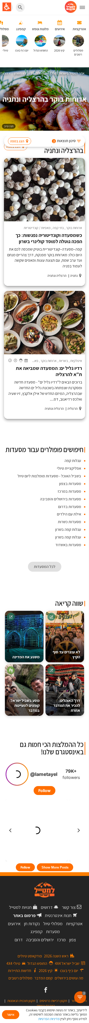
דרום (19, 940)
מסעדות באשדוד (68, 544)
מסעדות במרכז (69, 491)
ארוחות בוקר (74, 228)
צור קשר (69, 907)
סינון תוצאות (64, 140)
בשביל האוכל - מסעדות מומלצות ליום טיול (49, 476)
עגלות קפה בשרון (68, 529)
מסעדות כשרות (69, 521)
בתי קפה (58, 228)
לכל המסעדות (44, 566)
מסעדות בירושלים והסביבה (60, 499)
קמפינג (36, 931)
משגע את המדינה (26, 657)
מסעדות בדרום (69, 506)
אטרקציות (74, 923)
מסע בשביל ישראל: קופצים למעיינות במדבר (24, 705)
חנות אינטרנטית (58, 915)
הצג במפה (17, 141)
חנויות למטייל (20, 907)
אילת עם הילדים (69, 514)
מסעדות (53, 931)
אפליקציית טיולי (69, 468)
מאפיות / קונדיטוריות (37, 228)
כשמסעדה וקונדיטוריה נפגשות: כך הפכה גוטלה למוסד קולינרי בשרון (49, 238)
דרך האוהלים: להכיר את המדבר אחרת (66, 705)
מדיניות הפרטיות (49, 1019)
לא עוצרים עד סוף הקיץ (66, 654)
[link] (45, 990)
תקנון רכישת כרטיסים (53, 1000)
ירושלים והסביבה (40, 940)
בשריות (63, 360)
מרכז (61, 940)
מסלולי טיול (53, 923)
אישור (10, 1014)
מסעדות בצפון (70, 483)
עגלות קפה (73, 460)
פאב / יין (33, 360)
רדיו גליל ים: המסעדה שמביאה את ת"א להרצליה (49, 371)
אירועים (14, 923)
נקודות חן (32, 923)
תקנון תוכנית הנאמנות (21, 1000)
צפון (72, 940)
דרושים (47, 907)
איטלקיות (76, 360)
